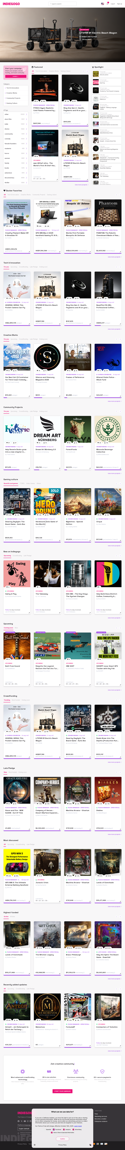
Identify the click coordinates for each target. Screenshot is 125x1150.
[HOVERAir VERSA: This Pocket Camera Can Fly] (17, 285)
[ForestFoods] (77, 429)
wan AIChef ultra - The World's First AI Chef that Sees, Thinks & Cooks (44, 165)
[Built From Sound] (17, 646)
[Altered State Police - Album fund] (108, 357)
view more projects (81, 185)
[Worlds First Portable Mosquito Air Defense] (77, 212)
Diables (99, 810)
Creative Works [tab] (54, 71)
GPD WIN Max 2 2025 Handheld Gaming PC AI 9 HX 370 (46, 235)
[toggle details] (58, 126)
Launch (15, 76)
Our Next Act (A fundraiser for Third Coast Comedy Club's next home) (16, 379)
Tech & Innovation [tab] (41, 71)
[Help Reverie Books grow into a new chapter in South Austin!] (17, 429)
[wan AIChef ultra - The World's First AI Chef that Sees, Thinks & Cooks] (45, 143)
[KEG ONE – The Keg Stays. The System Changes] (77, 573)
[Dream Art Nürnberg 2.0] (47, 429)
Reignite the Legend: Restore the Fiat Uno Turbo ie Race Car (47, 668)
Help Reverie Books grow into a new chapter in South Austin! (15, 451)
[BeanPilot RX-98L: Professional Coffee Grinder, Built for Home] (108, 285)
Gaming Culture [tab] (65, 71)
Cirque (99, 521)
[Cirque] (108, 501)
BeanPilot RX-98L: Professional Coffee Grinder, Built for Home (106, 307)
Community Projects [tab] (39, 194)
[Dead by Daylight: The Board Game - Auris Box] (17, 501)
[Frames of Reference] (77, 357)
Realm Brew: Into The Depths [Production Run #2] (106, 740)
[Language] (102, 4)
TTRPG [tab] (22, 483)
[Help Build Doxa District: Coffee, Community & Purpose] (108, 573)
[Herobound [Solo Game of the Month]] (47, 501)
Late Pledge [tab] (34, 267)
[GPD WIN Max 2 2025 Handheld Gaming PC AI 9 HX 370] (47, 212)
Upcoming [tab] (14, 267)
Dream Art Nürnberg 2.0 (46, 449)
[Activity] (107, 4)
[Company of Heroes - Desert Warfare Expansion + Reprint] (47, 790)
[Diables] (108, 790)
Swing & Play (10, 594)
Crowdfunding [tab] (23, 267)
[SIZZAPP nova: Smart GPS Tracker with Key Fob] (108, 646)
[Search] (51, 3)
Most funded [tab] (16, 700)
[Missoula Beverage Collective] (108, 429)
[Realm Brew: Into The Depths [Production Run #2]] (108, 718)
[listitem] (16, 114)
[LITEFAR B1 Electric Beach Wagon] (75, 143)
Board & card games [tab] (11, 483)
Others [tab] (39, 483)
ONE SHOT (70, 666)
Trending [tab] (7, 700)
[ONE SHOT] (77, 646)
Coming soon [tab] (8, 628)
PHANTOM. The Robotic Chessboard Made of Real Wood (107, 235)
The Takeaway (42, 594)
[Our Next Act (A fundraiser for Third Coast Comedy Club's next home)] (17, 357)
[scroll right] (87, 71)
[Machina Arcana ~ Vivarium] (77, 790)
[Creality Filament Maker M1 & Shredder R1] (17, 212)
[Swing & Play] (17, 573)
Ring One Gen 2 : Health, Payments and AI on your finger (74, 110)
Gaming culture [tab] (52, 194)
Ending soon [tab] (43, 267)
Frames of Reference (75, 377)
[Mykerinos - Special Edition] (77, 501)
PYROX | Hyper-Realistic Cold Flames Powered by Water (43, 110)
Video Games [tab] (30, 483)
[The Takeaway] (47, 573)
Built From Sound (12, 666)
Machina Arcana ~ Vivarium (77, 810)
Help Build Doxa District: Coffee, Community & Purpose (106, 596)
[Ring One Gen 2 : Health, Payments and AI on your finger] (75, 88)
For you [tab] (6, 267)
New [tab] (16, 628)
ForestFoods (71, 449)
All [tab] (33, 71)
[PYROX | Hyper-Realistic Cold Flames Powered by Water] (45, 88)
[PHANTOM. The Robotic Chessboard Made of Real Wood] (108, 212)
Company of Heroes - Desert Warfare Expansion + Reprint (47, 812)
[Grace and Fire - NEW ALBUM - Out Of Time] (17, 790)
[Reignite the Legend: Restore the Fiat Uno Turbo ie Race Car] (47, 646)
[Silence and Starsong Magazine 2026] (47, 357)
